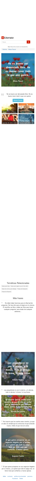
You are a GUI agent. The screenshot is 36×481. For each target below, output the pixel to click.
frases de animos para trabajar (9, 289)
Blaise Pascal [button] (18, 100)
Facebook (15, 478)
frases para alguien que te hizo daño (19, 286)
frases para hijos (6, 286)
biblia (4, 476)
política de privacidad (20, 476)
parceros (29, 476)
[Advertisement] (18, 18)
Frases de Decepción (22, 289)
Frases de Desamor (6, 291)
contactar (10, 476)
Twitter (21, 478)
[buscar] (28, 41)
